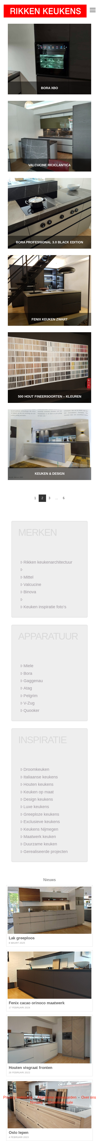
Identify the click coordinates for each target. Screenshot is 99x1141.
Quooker (31, 710)
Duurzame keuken (40, 844)
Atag (27, 688)
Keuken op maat (38, 792)
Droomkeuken (36, 769)
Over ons (88, 1097)
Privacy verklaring (17, 1097)
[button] (92, 9)
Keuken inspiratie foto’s (44, 607)
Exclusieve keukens (41, 821)
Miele (28, 666)
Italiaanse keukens (40, 777)
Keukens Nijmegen (40, 829)
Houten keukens (38, 784)
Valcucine (32, 584)
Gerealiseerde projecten (45, 851)
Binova (29, 592)
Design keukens (38, 799)
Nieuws (49, 880)
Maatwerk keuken (39, 836)
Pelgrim (30, 695)
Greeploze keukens (41, 814)
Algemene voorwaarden (56, 1097)
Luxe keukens (36, 806)
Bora (27, 673)
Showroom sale (60, 1102)
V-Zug (29, 703)
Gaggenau (33, 680)
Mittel (28, 577)
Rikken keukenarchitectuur (47, 562)
